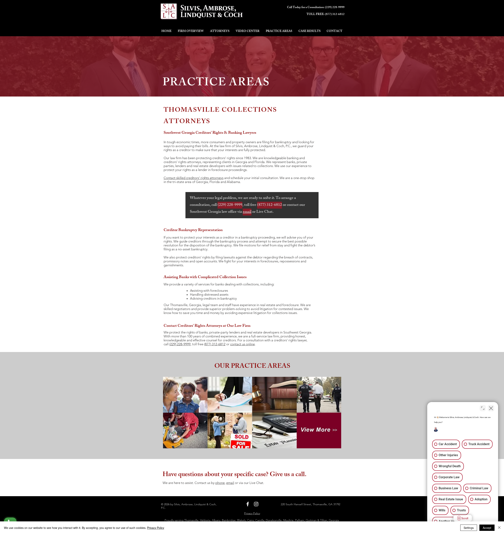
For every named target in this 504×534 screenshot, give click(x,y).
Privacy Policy (155, 528)
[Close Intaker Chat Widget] (491, 408)
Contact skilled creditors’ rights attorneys (193, 178)
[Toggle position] (483, 408)
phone (220, 483)
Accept (487, 528)
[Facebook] (248, 504)
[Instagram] (256, 504)
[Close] (499, 528)
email (230, 483)
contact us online (242, 344)
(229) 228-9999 (335, 7)
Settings (469, 528)
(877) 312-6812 (335, 14)
